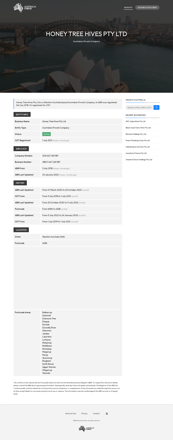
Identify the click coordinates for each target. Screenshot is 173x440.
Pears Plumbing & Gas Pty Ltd (138, 140)
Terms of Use (70, 413)
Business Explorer (147, 7)
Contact (96, 413)
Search (156, 107)
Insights (128, 7)
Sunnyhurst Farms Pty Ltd (136, 153)
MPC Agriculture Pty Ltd (135, 121)
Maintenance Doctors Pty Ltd (138, 147)
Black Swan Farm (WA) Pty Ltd (138, 127)
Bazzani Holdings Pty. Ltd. (136, 134)
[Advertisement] (86, 60)
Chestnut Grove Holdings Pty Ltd (139, 159)
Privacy (84, 413)
